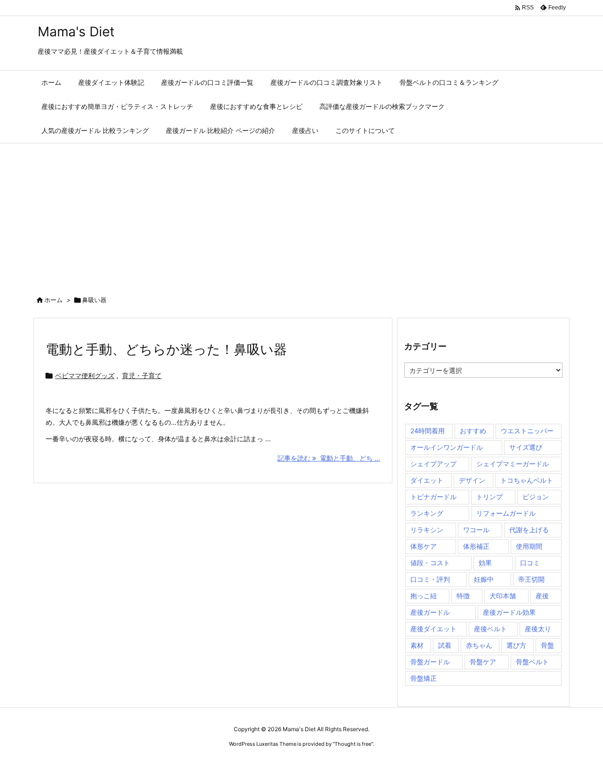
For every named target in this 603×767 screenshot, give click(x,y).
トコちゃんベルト (526, 480)
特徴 (463, 596)
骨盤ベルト (532, 662)
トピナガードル (433, 497)
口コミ (530, 563)
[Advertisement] (301, 214)
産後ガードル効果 (509, 612)
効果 (485, 563)
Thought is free (352, 744)
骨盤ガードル (430, 662)
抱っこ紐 (423, 596)
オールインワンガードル (446, 447)
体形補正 (476, 546)
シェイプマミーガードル (512, 464)
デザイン (472, 480)
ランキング (426, 513)
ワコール (476, 530)
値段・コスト (430, 563)
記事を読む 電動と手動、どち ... (328, 458)
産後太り (538, 629)
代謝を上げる (529, 530)
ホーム (53, 300)
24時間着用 (427, 431)
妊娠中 (484, 579)
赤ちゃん (479, 645)
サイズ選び (525, 447)
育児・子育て (142, 375)
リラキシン (426, 530)
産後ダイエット (433, 629)
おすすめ (473, 431)
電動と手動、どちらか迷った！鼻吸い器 (166, 349)
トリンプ (489, 497)
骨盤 (547, 645)
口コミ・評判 (430, 579)
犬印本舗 (502, 596)
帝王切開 (531, 579)
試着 (444, 645)
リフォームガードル (506, 513)
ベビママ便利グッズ (84, 375)
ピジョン (535, 497)
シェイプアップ (433, 464)
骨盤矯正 (423, 678)
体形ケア (423, 546)
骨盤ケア (483, 662)
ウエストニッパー (527, 431)
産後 (542, 596)
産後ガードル (430, 612)
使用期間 (529, 546)
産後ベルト (490, 629)
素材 (417, 645)
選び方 (516, 645)
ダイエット (426, 480)
